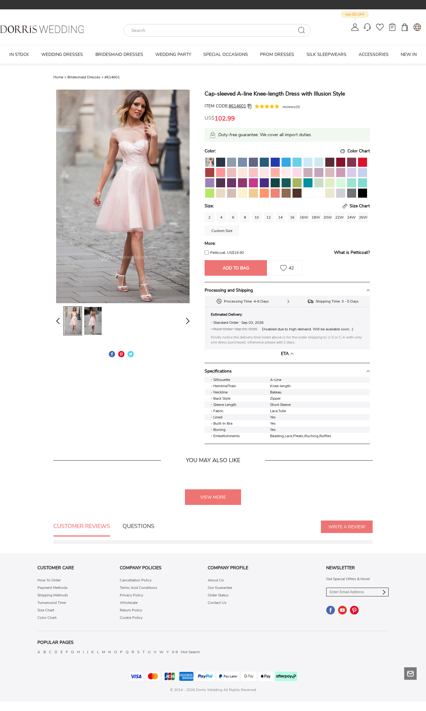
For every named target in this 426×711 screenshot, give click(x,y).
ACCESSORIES (374, 54)
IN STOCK (19, 54)
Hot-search (190, 651)
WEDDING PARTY (173, 54)
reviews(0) (291, 106)
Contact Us (217, 602)
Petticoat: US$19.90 (227, 252)
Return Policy (131, 610)
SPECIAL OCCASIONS (225, 54)
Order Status (218, 595)
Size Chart (45, 610)
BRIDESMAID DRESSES (119, 54)
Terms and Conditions (138, 587)
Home (60, 77)
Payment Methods (52, 587)
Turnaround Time (51, 602)
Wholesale (129, 602)
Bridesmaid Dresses (85, 77)
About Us (216, 580)
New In (409, 54)
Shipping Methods (52, 595)
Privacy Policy (131, 595)
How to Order (49, 580)
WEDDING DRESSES (62, 54)
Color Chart (46, 617)
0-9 (175, 651)
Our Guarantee (220, 587)
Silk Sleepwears (326, 54)
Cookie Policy (131, 617)
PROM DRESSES (277, 54)
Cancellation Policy (136, 580)
